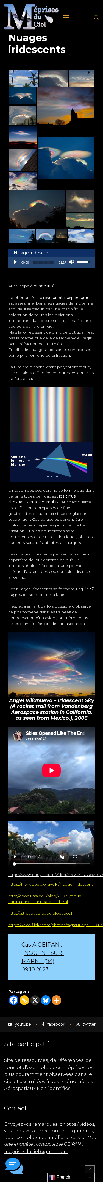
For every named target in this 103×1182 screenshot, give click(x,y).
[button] (14, 1166)
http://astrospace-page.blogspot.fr (41, 913)
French (62, 1177)
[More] (56, 1000)
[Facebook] (13, 1000)
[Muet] (72, 262)
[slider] (43, 262)
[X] (35, 1000)
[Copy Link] (24, 1000)
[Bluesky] (46, 1000)
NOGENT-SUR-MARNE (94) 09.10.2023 (42, 961)
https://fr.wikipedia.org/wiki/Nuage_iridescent (50, 884)
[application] (51, 262)
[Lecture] (15, 262)
